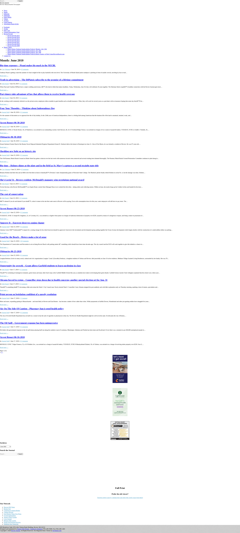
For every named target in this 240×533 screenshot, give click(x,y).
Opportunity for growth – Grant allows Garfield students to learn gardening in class (40, 265)
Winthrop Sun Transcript (11, 524)
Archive (6, 20)
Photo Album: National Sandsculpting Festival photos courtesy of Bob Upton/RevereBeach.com (36, 54)
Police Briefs (7, 17)
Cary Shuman (6, 69)
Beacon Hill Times (9, 507)
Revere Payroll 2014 (14, 37)
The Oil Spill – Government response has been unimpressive (29, 323)
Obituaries (7, 15)
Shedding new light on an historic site (18, 151)
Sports (6, 12)
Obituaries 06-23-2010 (10, 251)
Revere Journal (4, 3)
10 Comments (24, 241)
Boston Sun (7, 509)
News (5, 10)
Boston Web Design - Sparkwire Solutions (29, 529)
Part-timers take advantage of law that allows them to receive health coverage (37, 94)
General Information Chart (11, 32)
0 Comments (24, 69)
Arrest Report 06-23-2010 (12, 208)
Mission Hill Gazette (10, 520)
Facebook (7, 27)
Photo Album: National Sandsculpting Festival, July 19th (24, 52)
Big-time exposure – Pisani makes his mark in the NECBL (28, 65)
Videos (6, 19)
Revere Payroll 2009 (14, 46)
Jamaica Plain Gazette (10, 517)
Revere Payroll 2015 (14, 35)
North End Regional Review (12, 522)
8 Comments (23, 98)
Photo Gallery (8, 47)
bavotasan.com (56, 530)
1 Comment (23, 298)
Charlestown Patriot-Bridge (12, 510)
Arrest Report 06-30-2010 (12, 122)
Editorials (6, 14)
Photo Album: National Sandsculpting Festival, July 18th (24, 51)
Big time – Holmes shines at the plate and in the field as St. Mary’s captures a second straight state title (49, 165)
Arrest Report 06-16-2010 (12, 337)
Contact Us (7, 56)
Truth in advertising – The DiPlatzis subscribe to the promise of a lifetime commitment (41, 80)
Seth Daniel (5, 84)
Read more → (4, 76)
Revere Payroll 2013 (14, 39)
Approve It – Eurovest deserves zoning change (22, 223)
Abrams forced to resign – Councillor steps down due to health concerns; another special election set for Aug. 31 (53, 280)
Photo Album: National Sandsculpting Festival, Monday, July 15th (27, 49)
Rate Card (7, 30)
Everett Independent (10, 515)
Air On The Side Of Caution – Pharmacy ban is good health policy (32, 308)
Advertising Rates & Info (11, 24)
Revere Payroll (8, 34)
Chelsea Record (8, 512)
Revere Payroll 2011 (14, 42)
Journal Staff (5, 112)
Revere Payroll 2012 (14, 40)
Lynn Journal (8, 519)
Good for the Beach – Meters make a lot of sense (23, 237)
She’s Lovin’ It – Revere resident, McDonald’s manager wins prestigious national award (42, 180)
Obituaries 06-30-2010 (10, 137)
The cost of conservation (11, 194)
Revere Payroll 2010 (14, 44)
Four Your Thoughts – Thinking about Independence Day (27, 108)
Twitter (6, 29)
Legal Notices (8, 22)
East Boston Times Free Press (12, 514)
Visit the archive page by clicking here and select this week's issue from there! (120, 497)
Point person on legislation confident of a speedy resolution (28, 294)
